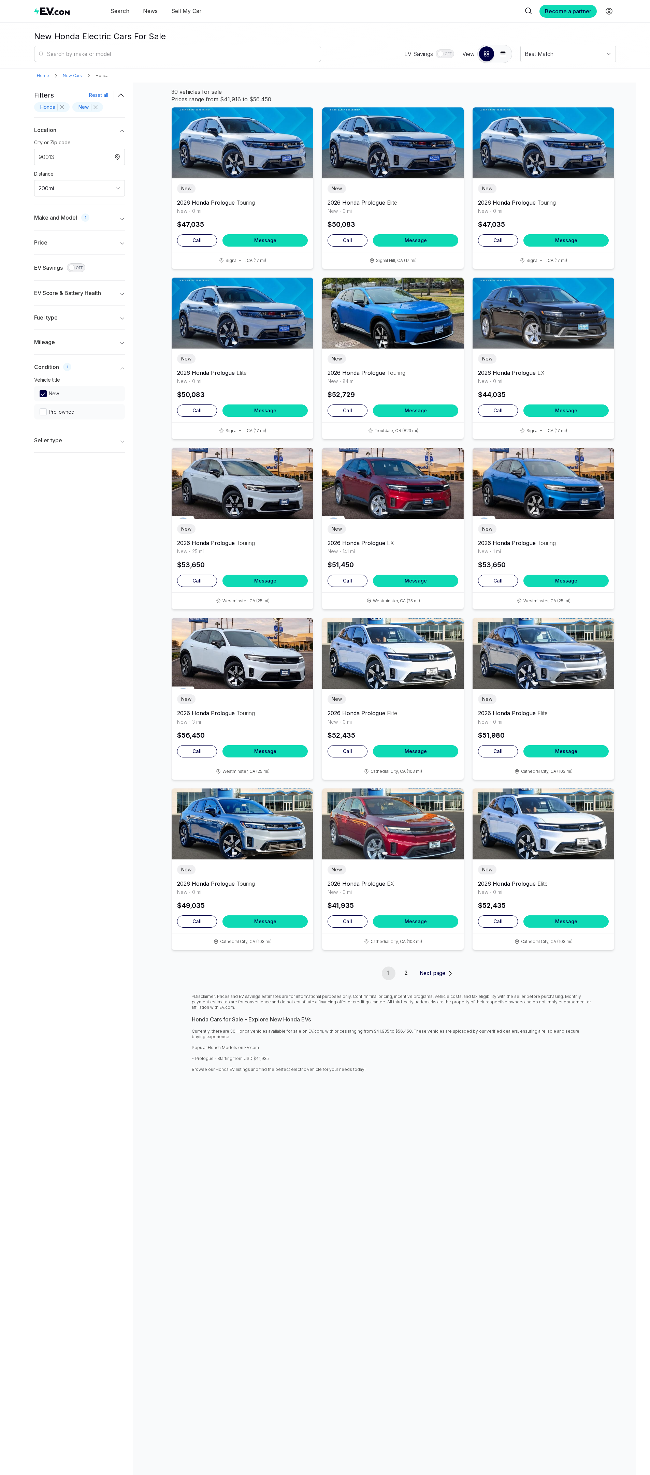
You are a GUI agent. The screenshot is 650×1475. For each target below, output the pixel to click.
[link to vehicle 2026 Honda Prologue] (242, 142)
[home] (52, 11)
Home (43, 75)
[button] (486, 53)
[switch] (445, 53)
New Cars (72, 75)
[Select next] (302, 139)
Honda (102, 75)
